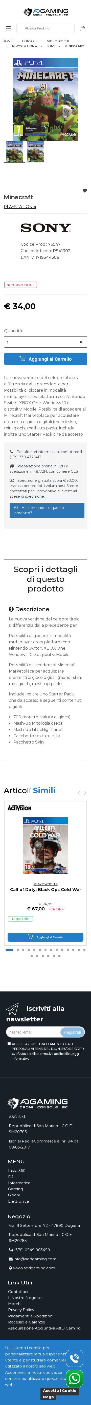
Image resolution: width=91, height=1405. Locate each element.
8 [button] (51, 950)
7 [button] (45, 950)
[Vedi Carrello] (84, 28)
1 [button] (9, 950)
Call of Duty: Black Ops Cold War (45, 889)
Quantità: (13, 330)
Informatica (19, 1182)
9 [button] (57, 950)
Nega (48, 1396)
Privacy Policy (21, 1309)
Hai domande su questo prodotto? (39, 510)
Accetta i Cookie (59, 1390)
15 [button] (32, 956)
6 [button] (40, 950)
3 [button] (23, 950)
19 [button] (54, 956)
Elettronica (18, 1201)
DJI (11, 1176)
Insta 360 (17, 1170)
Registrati (72, 1032)
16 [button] (37, 956)
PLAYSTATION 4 (20, 206)
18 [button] (48, 956)
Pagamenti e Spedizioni (30, 1316)
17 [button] (43, 956)
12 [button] (73, 950)
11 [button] (68, 950)
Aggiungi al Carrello (49, 359)
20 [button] (59, 956)
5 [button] (34, 950)
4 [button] (29, 950)
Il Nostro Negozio (25, 1297)
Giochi (14, 1195)
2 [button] (18, 950)
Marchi (14, 1303)
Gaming (15, 1189)
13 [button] (79, 950)
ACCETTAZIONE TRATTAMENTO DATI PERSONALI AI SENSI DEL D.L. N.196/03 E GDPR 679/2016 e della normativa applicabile (48, 1051)
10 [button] (62, 950)
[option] (45, 99)
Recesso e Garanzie (26, 1322)
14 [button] (84, 950)
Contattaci (18, 1291)
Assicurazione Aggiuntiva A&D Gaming (44, 1328)
